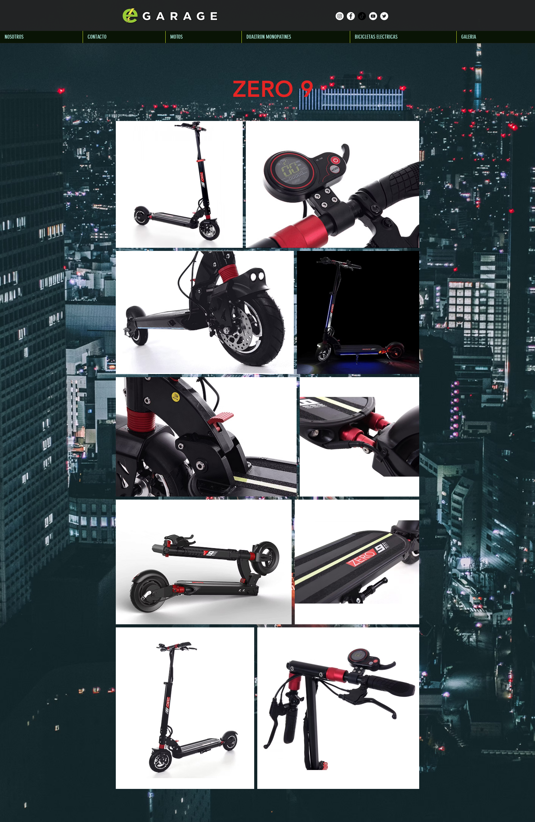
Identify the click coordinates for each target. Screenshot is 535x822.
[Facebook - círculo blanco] (351, 16)
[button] (203, 37)
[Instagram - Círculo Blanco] (340, 16)
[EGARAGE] (373, 16)
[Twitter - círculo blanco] (384, 16)
